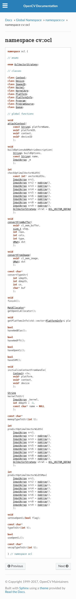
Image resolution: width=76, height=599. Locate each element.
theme (44, 588)
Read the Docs (15, 592)
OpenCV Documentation (40, 6)
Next (62, 566)
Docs (8, 20)
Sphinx (24, 588)
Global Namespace (29, 20)
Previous (16, 566)
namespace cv (55, 20)
